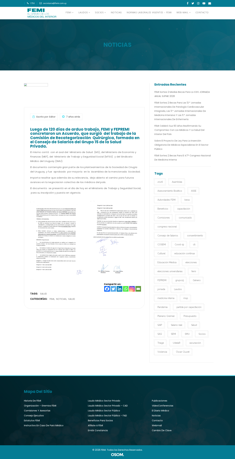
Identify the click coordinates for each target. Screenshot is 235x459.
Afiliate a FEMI (95, 425)
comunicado (185, 217)
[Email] (138, 289)
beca (187, 200)
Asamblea (177, 182)
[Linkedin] (119, 289)
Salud (43, 293)
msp (185, 298)
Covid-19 (179, 244)
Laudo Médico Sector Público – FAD (107, 415)
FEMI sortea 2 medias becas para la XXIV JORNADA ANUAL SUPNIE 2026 (182, 94)
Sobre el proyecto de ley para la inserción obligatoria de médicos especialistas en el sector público (181, 145)
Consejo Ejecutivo (34, 415)
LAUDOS (83, 12)
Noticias (61, 299)
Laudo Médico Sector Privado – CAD (108, 405)
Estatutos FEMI (32, 420)
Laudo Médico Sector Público (104, 410)
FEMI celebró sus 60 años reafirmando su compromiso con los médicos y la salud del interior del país (179, 130)
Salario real (176, 325)
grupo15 (179, 280)
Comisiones (163, 217)
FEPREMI (161, 280)
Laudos (178, 289)
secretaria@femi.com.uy (55, 3)
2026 (160, 182)
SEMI (173, 334)
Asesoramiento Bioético (169, 191)
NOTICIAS (116, 12)
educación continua (184, 253)
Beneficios (162, 208)
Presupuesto (190, 316)
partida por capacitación (188, 307)
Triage (160, 343)
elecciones (191, 262)
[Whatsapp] (126, 289)
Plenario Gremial (166, 316)
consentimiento (195, 235)
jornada (161, 289)
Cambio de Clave (162, 430)
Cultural (161, 253)
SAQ (159, 334)
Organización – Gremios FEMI (40, 405)
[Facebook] (107, 289)
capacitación (183, 208)
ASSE (193, 191)
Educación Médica (166, 262)
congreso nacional (167, 226)
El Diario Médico (160, 410)
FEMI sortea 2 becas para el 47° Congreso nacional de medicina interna (182, 157)
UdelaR (176, 343)
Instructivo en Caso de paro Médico (43, 425)
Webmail (157, 425)
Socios (202, 334)
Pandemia (162, 307)
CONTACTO (202, 12)
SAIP (159, 325)
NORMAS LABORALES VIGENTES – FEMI (149, 12)
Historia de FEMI (32, 400)
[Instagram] (132, 289)
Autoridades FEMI (166, 200)
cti (194, 244)
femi (194, 271)
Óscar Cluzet (182, 352)
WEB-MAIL (182, 12)
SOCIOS (99, 12)
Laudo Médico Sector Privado (104, 400)
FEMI (69, 12)
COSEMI (161, 244)
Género (197, 280)
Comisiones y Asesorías (37, 410)
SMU (187, 334)
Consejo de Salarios (167, 235)
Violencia (162, 352)
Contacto (157, 420)
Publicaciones (159, 400)
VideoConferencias (162, 405)
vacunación (195, 343)
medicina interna (165, 298)
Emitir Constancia (98, 430)
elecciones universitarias (170, 271)
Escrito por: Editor (45, 116)
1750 (32, 3)
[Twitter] (113, 289)
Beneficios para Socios (100, 420)
